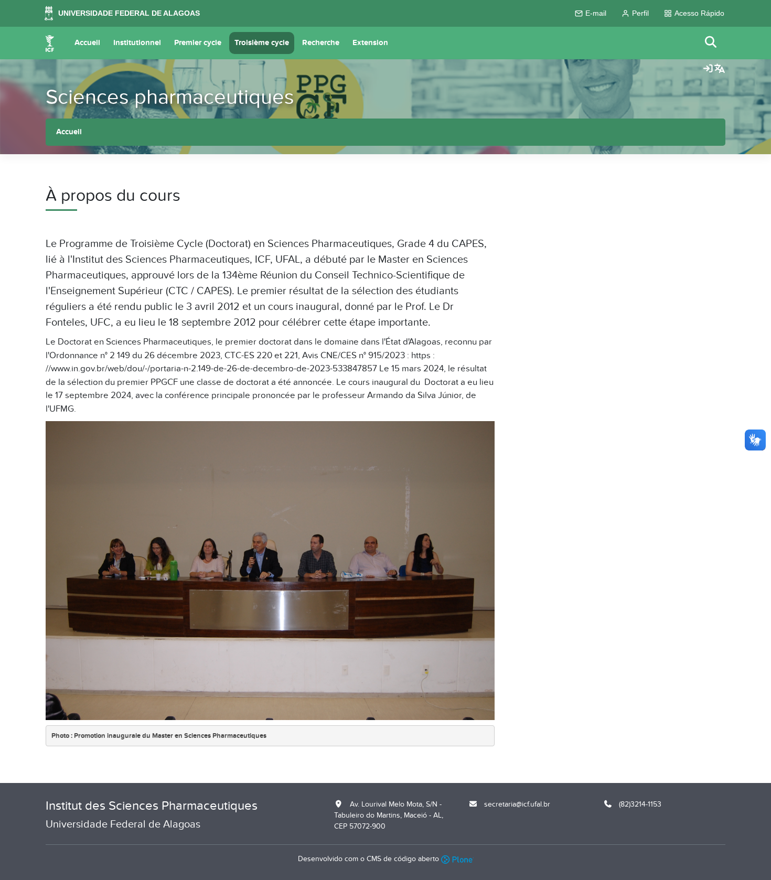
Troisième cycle (261, 43)
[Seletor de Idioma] (719, 69)
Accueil (87, 43)
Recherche (320, 43)
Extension (370, 43)
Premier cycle (197, 43)
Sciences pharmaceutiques (170, 97)
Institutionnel (137, 43)
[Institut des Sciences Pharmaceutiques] (50, 43)
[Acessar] (708, 69)
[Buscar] (711, 43)
